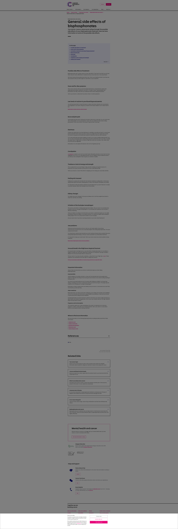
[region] (89, 521)
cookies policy (79, 523)
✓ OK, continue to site (98, 522)
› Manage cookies (99, 516)
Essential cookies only (98, 519)
